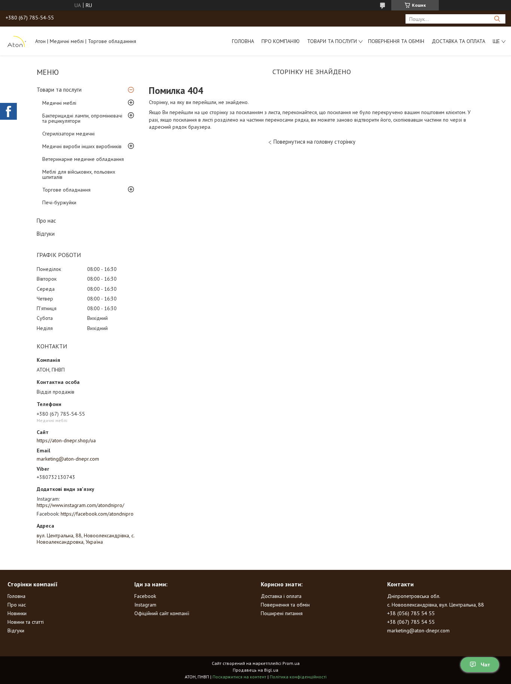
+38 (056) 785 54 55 (411, 613)
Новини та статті (25, 622)
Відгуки (46, 233)
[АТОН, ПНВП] (17, 40)
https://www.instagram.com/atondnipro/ (80, 505)
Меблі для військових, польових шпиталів (78, 174)
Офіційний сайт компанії (161, 613)
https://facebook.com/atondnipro (97, 513)
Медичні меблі (59, 103)
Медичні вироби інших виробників (82, 146)
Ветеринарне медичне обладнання (83, 159)
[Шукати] (497, 19)
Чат (485, 665)
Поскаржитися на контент (239, 677)
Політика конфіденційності (298, 677)
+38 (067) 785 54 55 (411, 622)
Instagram (145, 604)
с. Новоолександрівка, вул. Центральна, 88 (435, 604)
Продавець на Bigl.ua (255, 670)
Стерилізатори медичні (68, 133)
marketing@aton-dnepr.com (68, 458)
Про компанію (280, 41)
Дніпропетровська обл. (413, 596)
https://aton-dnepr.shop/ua (66, 440)
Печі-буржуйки (59, 202)
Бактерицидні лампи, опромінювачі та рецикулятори (82, 118)
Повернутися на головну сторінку (314, 141)
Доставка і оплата (281, 596)
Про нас (46, 220)
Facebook (145, 596)
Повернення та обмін (396, 41)
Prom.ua (291, 663)
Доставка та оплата (458, 41)
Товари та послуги (332, 41)
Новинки (17, 613)
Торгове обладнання (66, 189)
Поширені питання (282, 613)
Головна (243, 41)
